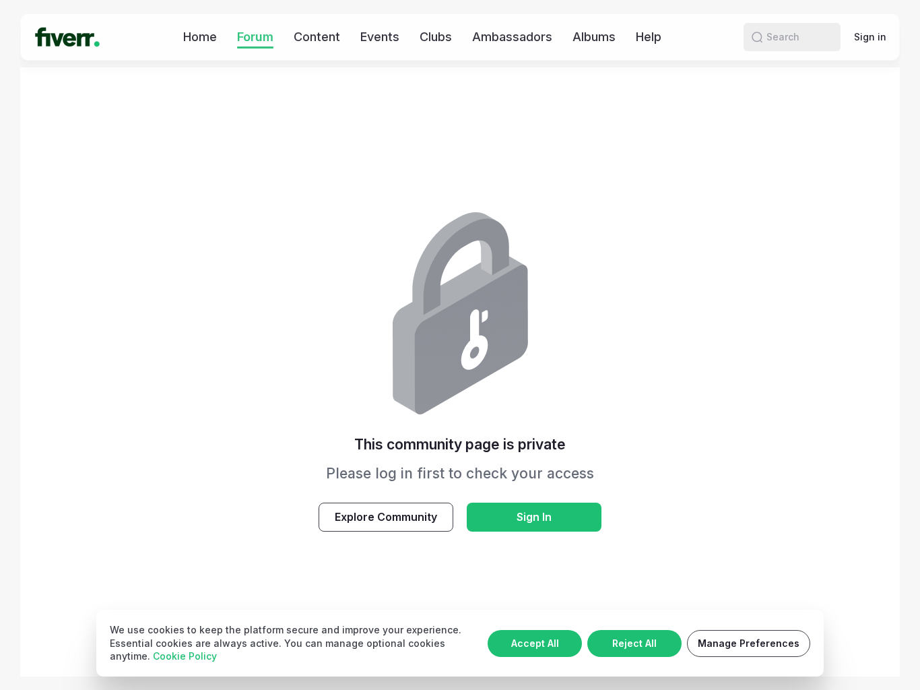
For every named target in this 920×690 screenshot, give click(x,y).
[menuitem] (200, 37)
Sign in (870, 36)
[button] (757, 37)
